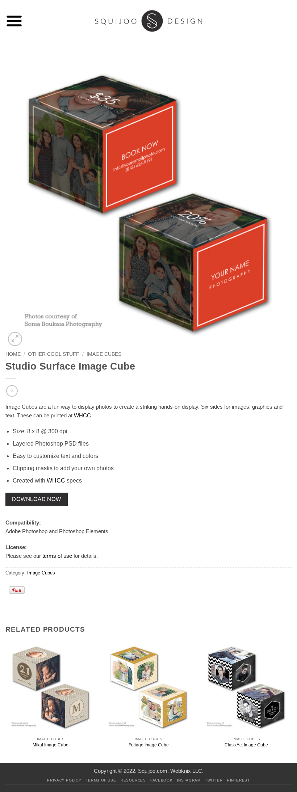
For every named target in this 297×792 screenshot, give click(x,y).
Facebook (161, 780)
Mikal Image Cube (50, 744)
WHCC (82, 415)
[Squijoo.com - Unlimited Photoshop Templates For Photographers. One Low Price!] (148, 20)
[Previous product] (11, 390)
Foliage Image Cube (149, 744)
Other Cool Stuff (53, 354)
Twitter (213, 780)
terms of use (57, 556)
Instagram (189, 780)
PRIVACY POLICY (64, 780)
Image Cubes (104, 354)
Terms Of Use (101, 780)
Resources (133, 780)
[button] (14, 21)
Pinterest (238, 780)
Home (13, 354)
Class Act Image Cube (246, 744)
